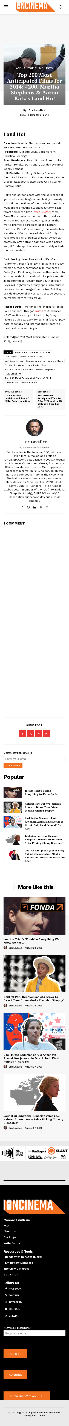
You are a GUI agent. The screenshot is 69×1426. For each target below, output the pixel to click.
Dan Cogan (11, 356)
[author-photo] (6, 948)
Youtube (14, 1309)
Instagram (15, 1302)
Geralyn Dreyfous (14, 365)
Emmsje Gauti (55, 361)
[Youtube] (6, 1309)
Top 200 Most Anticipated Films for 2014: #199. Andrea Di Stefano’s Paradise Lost (50, 401)
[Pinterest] (40, 506)
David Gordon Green (31, 356)
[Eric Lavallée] (34, 427)
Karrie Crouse (12, 369)
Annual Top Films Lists (34, 68)
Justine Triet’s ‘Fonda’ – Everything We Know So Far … (43, 792)
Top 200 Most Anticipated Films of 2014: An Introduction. (17, 398)
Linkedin (13, 1315)
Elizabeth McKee (35, 361)
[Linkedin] (34, 506)
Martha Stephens (45, 369)
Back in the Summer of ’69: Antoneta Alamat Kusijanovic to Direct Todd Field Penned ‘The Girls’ (44, 823)
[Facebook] (22, 506)
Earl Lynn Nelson (14, 361)
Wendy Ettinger (29, 382)
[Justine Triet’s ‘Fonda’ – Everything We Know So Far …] (13, 792)
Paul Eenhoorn (13, 374)
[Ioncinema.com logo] (35, 6)
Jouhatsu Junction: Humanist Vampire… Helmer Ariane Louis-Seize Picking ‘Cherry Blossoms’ (44, 839)
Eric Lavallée (37, 110)
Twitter (13, 1295)
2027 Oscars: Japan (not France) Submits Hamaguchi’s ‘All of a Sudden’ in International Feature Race (45, 856)
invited (39, 311)
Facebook (14, 1288)
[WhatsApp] (46, 733)
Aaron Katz (21, 352)
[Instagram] (28, 506)
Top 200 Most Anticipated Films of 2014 (28, 378)
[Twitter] (47, 506)
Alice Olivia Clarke (40, 352)
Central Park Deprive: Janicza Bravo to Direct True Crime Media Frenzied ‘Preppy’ (43, 807)
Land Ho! (28, 369)
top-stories (11, 382)
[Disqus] (34, 573)
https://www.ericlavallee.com (34, 447)
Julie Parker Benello (38, 365)
